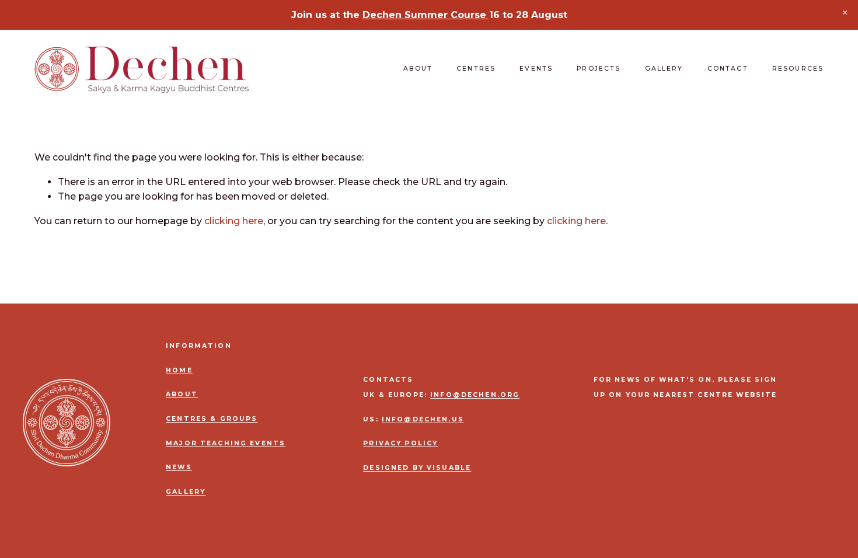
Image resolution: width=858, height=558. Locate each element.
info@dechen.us (423, 419)
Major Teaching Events (225, 443)
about (182, 394)
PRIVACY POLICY (400, 443)
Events (536, 68)
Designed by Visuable (417, 468)
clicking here (233, 220)
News (179, 467)
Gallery (664, 68)
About (418, 68)
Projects (598, 68)
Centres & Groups (211, 419)
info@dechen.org (474, 395)
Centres (476, 68)
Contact (727, 68)
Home (179, 370)
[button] (845, 13)
